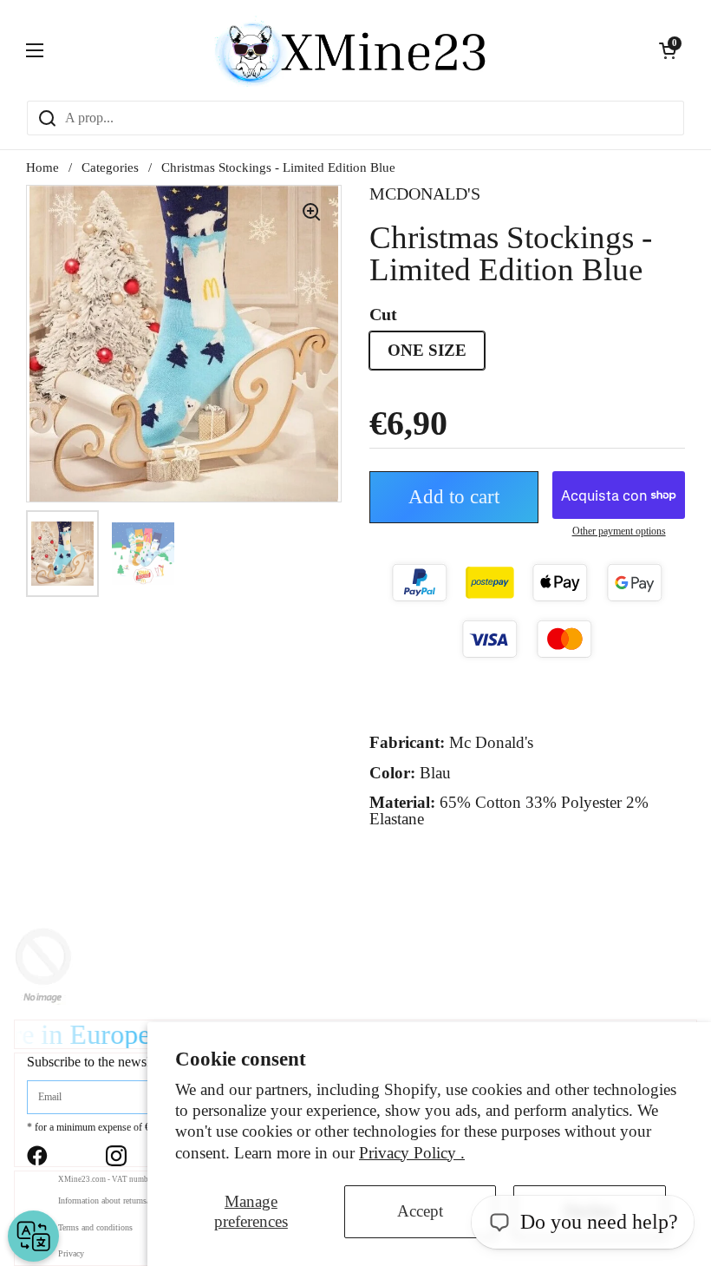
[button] (667, 50)
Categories (110, 167)
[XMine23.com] (351, 50)
